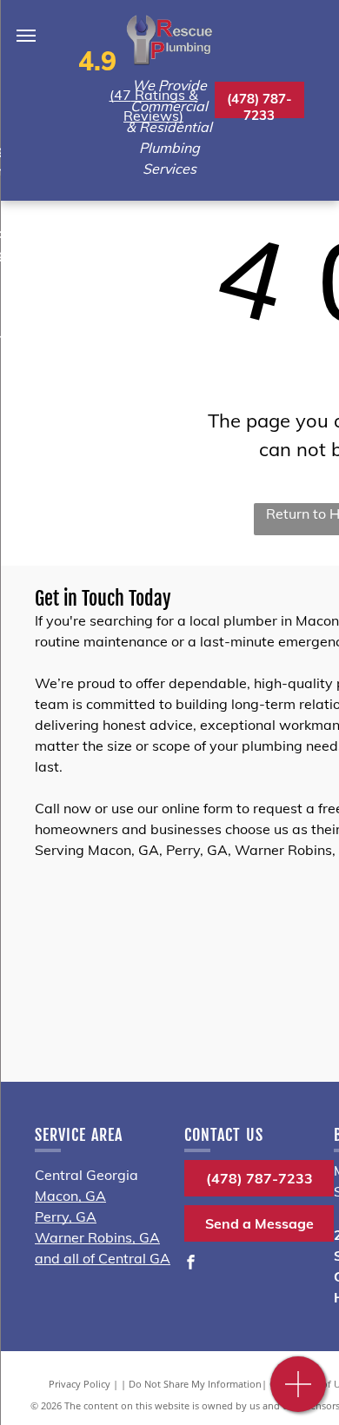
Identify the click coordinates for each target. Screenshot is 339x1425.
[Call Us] (298, 1393)
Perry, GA (65, 1216)
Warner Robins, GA (97, 1237)
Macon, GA (70, 1195)
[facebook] (191, 1263)
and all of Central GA (102, 1258)
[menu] (26, 35)
